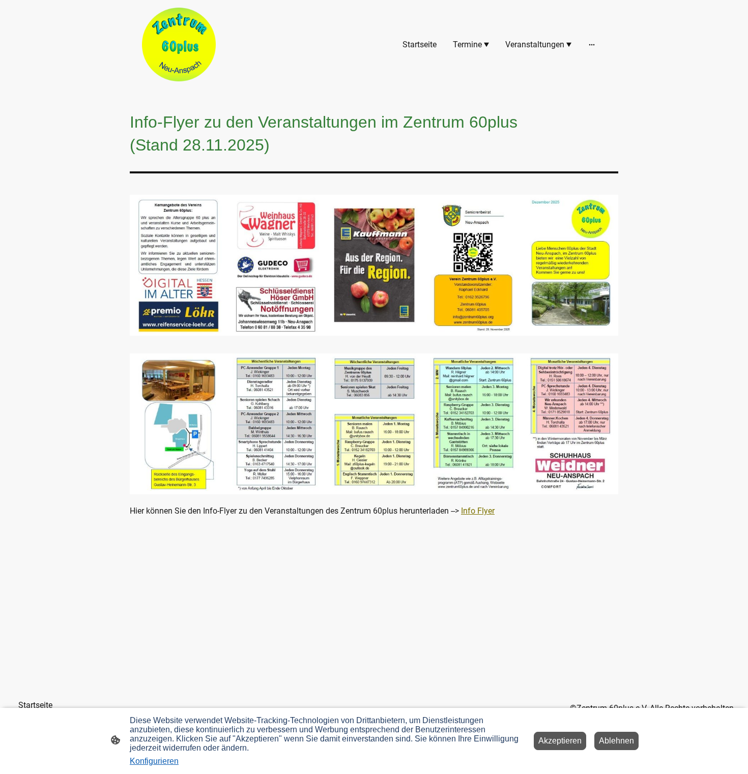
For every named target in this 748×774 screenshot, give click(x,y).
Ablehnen (616, 740)
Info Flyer (478, 511)
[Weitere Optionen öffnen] (592, 44)
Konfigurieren (154, 761)
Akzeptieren (560, 740)
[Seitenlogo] (179, 44)
